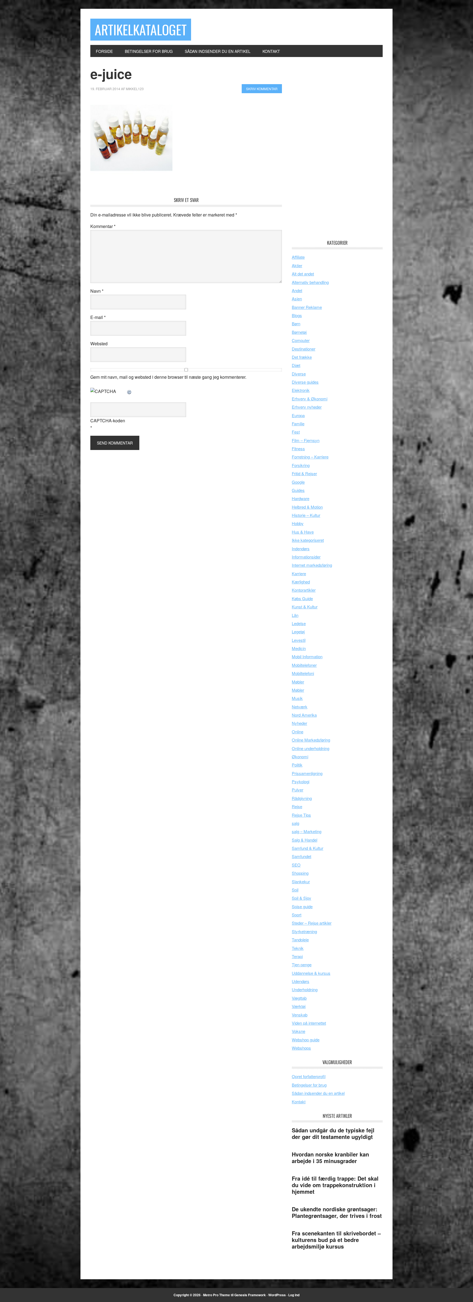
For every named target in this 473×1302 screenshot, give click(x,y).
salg (295, 823)
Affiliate (298, 257)
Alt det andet (303, 274)
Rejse (297, 806)
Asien (297, 298)
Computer (301, 340)
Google (298, 482)
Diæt (296, 365)
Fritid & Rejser (304, 473)
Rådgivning (302, 798)
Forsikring (301, 465)
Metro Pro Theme (216, 1294)
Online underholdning (310, 748)
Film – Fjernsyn (305, 440)
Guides (298, 490)
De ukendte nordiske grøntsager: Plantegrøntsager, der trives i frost (337, 1212)
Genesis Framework (250, 1294)
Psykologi (300, 781)
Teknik (298, 948)
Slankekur (301, 881)
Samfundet (301, 856)
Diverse (299, 374)
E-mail (98, 317)
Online (297, 731)
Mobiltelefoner (304, 665)
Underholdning (305, 989)
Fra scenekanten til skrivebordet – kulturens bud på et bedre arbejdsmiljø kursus (336, 1239)
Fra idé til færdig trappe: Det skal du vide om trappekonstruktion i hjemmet (335, 1184)
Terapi (297, 956)
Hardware (300, 498)
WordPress (277, 1294)
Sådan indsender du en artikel (318, 1093)
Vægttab (299, 998)
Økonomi (300, 756)
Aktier (297, 265)
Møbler (298, 682)
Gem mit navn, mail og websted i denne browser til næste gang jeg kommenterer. (168, 377)
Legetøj (298, 631)
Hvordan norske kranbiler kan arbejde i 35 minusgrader (330, 1157)
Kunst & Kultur (305, 606)
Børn (296, 323)
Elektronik (301, 390)
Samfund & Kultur (307, 848)
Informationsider (306, 557)
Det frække (302, 357)
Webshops (301, 1048)
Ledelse (299, 623)
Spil (295, 890)
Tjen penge (302, 964)
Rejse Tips (301, 815)
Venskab (299, 1015)
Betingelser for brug (309, 1085)
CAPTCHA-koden (107, 420)
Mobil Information (307, 656)
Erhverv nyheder (307, 407)
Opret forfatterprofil (308, 1076)
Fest (296, 432)
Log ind (293, 1294)
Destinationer (303, 349)
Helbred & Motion (307, 507)
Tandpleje (300, 939)
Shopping (300, 873)
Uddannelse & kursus (311, 973)
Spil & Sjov (301, 898)
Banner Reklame (307, 307)
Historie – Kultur (306, 515)
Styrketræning (304, 931)
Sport (296, 915)
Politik (297, 765)
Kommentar (103, 226)
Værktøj (298, 1006)
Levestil (298, 640)
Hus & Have (303, 532)
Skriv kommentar (262, 88)
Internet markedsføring (312, 565)
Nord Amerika (304, 715)
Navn (96, 291)
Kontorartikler (304, 590)
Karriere (299, 573)
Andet (297, 290)
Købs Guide (302, 598)
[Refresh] (129, 391)
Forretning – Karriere (310, 457)
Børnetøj (299, 332)
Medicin (299, 648)
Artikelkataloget (141, 29)
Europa (298, 415)
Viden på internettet (309, 1023)
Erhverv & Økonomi (309, 398)
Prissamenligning (307, 773)
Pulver (297, 790)
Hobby (298, 523)
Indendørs (301, 548)
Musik (297, 698)
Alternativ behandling (310, 282)
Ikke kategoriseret (308, 540)
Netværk (299, 707)
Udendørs (300, 981)
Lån (295, 615)
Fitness (298, 448)
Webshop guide (305, 1039)
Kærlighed (301, 582)
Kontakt (298, 1101)
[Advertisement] (333, 148)
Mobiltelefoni (303, 673)
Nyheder (299, 723)
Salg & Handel (304, 840)
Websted (99, 343)
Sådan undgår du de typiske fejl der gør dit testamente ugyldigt (333, 1133)
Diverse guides (305, 382)
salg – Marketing (306, 831)
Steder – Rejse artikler (311, 923)
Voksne (298, 1031)
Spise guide (302, 906)
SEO (296, 865)
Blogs (297, 315)
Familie (298, 423)
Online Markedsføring (311, 740)
